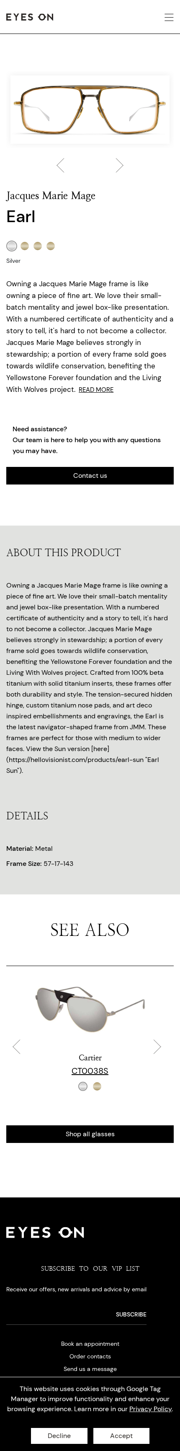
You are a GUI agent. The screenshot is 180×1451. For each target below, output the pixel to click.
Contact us (90, 475)
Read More (96, 390)
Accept (121, 1435)
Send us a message (90, 1369)
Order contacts (90, 1356)
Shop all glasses (90, 1134)
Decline (59, 1435)
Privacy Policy (150, 1408)
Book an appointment (90, 1343)
